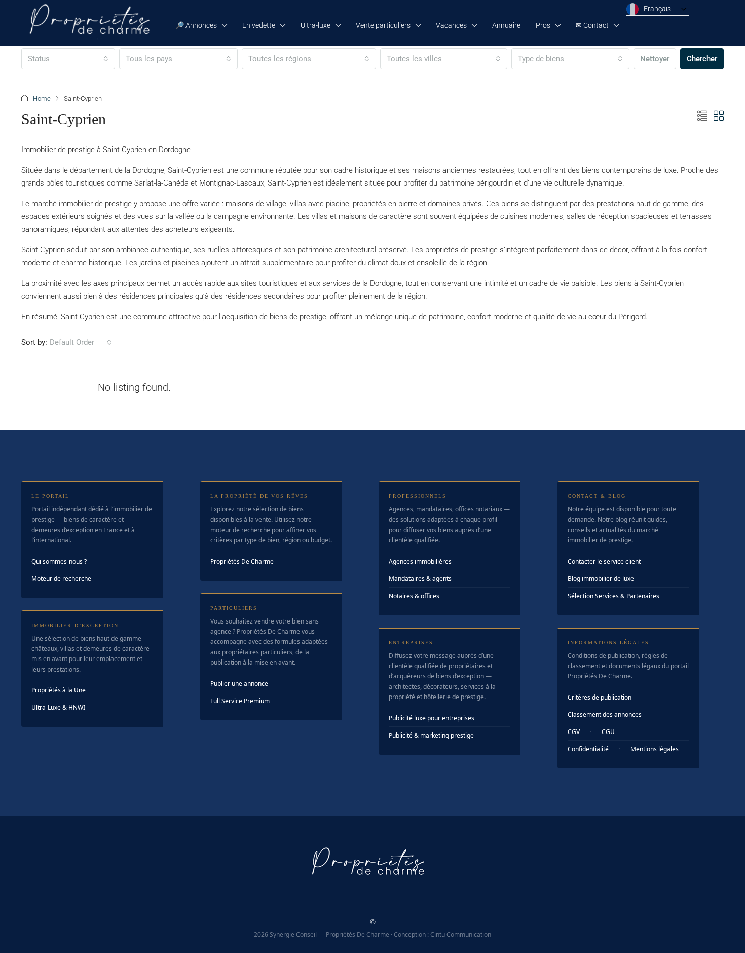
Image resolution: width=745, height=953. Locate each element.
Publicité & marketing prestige (431, 735)
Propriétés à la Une (58, 690)
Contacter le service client (604, 561)
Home (42, 98)
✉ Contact (592, 25)
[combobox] (68, 58)
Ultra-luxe (315, 25)
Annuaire (506, 25)
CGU (608, 731)
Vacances (451, 25)
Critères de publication (599, 697)
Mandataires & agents (420, 578)
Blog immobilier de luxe (601, 578)
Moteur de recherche (61, 578)
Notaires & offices (414, 596)
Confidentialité (588, 749)
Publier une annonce (239, 683)
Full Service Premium (240, 701)
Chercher (702, 58)
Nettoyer (654, 58)
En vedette (258, 25)
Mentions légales (654, 749)
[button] (702, 116)
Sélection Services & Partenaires (613, 596)
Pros (543, 25)
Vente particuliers (383, 25)
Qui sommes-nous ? (59, 561)
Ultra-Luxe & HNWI (58, 707)
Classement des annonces (605, 714)
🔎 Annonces (196, 25)
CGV (574, 731)
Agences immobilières (420, 561)
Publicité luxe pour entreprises (431, 718)
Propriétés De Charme (242, 561)
